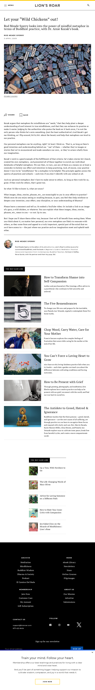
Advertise (69, 598)
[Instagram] (61, 625)
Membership (25, 589)
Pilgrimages (69, 578)
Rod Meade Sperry (14, 35)
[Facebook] (52, 625)
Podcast (25, 578)
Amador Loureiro (11, 96)
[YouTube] (70, 625)
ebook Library (69, 562)
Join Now (26, 594)
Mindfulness (26, 566)
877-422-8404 (18, 628)
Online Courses (69, 574)
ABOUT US (69, 589)
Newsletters (69, 566)
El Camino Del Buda (26, 582)
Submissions (69, 602)
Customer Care (25, 598)
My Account (25, 602)
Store (69, 570)
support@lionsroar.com (22, 625)
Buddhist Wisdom (26, 570)
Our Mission (69, 594)
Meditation (26, 562)
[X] (79, 625)
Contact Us (19, 619)
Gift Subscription (26, 606)
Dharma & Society (25, 574)
